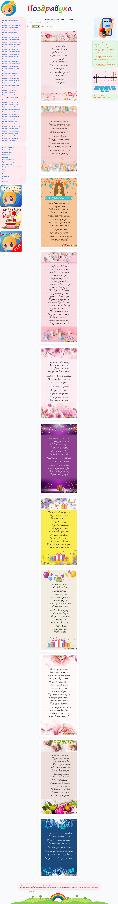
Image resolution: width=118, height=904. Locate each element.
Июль (102, 90)
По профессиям (7, 164)
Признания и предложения (10, 162)
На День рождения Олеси (10, 119)
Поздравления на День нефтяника (106, 62)
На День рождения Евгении (10, 61)
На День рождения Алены (10, 20)
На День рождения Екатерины (11, 63)
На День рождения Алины (10, 23)
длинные (44, 26)
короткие (51, 26)
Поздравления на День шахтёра (106, 47)
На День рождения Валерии (11, 39)
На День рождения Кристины (11, 80)
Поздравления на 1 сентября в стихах (105, 53)
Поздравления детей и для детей (12, 166)
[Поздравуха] (13, 8)
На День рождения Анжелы (10, 37)
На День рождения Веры (9, 47)
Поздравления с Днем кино (105, 44)
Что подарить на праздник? (102, 97)
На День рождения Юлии (10, 138)
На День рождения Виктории (11, 51)
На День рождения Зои (9, 71)
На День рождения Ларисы (10, 85)
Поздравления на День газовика (106, 59)
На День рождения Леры (9, 90)
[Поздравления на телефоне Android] (105, 27)
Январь (112, 87)
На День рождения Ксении (10, 83)
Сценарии (5, 181)
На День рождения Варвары (11, 44)
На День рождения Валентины (11, 42)
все (28, 26)
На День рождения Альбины (11, 25)
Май (110, 88)
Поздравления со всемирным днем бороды (106, 57)
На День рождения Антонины (11, 35)
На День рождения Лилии (10, 97)
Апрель (105, 88)
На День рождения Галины (10, 54)
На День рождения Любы (10, 92)
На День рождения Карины (10, 78)
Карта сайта (31, 891)
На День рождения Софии (10, 128)
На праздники (6, 154)
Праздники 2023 (99, 96)
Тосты (4, 171)
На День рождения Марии (10, 102)
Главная (30, 22)
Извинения (5, 179)
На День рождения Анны (10, 32)
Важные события (7, 150)
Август (105, 71)
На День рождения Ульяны (10, 136)
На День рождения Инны (10, 75)
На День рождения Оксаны (10, 124)
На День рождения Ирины (10, 73)
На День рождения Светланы (11, 126)
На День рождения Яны (9, 140)
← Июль (101, 84)
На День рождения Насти (10, 30)
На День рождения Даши (10, 56)
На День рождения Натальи (10, 112)
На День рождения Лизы (9, 88)
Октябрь (97, 87)
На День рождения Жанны (10, 68)
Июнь (113, 88)
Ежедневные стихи (8, 159)
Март (101, 88)
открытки (35, 26)
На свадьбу (5, 157)
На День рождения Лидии (10, 95)
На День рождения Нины (10, 114)
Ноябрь (102, 87)
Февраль (97, 88)
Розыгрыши (5, 176)
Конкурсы (5, 174)
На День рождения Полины (10, 116)
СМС (3, 169)
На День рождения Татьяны (10, 133)
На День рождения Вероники (11, 49)
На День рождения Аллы (10, 27)
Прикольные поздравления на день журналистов (106, 65)
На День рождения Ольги (10, 121)
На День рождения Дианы (10, 59)
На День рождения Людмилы (11, 100)
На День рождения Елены (10, 66)
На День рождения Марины (10, 104)
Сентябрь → (108, 84)
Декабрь (108, 87)
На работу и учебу (8, 152)
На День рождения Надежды (11, 109)
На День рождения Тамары (10, 131)
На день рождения (8, 147)
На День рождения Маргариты (11, 107)
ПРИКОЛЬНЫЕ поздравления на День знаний (106, 50)
